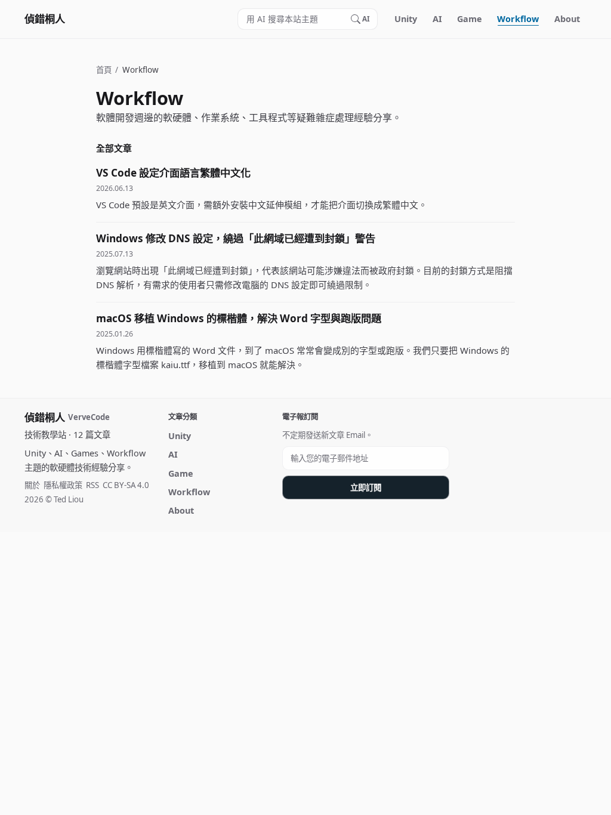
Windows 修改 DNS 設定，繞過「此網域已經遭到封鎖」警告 (235, 238)
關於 (32, 485)
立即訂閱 (365, 487)
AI (437, 18)
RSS (92, 485)
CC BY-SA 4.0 (126, 485)
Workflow (518, 18)
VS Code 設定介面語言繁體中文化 (173, 173)
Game (469, 18)
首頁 (104, 69)
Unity (405, 18)
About (567, 18)
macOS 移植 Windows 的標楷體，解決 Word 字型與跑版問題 (238, 318)
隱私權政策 (63, 485)
